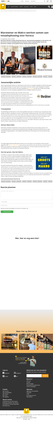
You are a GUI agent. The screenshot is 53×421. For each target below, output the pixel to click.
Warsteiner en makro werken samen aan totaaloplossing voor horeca (22, 10)
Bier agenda (6, 397)
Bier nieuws (5, 394)
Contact (22, 1)
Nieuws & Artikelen (14, 6)
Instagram (18, 373)
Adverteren (27, 1)
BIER (2, 1)
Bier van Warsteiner (14, 145)
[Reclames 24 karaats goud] (46, 294)
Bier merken (6, 391)
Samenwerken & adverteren (33, 385)
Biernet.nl (18, 417)
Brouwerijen (26, 6)
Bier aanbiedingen (7, 392)
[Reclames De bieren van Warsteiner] (33, 294)
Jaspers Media (33, 417)
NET (5, 1)
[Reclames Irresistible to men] (43, 249)
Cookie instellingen (31, 386)
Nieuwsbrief (29, 397)
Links (27, 394)
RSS (17, 376)
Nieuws (5, 10)
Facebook (6, 373)
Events (31, 6)
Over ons (28, 381)
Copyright (28, 392)
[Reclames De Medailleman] (26, 249)
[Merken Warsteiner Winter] (43, 271)
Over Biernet (33, 1)
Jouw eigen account (31, 395)
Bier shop (5, 395)
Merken (21, 6)
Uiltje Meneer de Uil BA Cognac (10, 401)
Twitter (6, 376)
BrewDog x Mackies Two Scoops (10, 402)
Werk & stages (30, 383)
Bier (9, 6)
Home (2, 10)
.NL (8, 1)
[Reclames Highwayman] (7, 294)
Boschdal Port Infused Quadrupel (11, 404)
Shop (35, 6)
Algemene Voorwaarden (32, 391)
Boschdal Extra (6, 405)
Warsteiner (31, 88)
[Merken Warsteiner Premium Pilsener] (26, 271)
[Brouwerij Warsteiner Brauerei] (20, 294)
